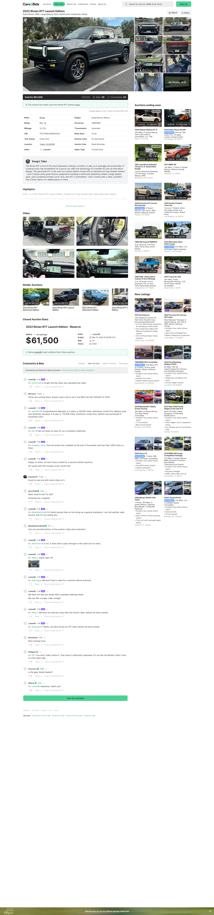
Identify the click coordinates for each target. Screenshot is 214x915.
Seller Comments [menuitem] (109, 363)
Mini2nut (32, 394)
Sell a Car (59, 4)
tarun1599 (32, 491)
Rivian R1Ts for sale (74, 715)
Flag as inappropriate (53, 387)
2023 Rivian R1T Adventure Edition (31, 309)
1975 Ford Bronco (142, 315)
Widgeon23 (33, 652)
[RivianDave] (25, 637)
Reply (37, 387)
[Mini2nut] (25, 394)
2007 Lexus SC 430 (172, 277)
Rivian (42, 118)
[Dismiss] (210, 911)
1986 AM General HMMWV (146, 242)
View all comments (75, 698)
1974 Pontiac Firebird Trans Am (173, 204)
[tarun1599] (25, 491)
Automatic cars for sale (41, 715)
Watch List (71, 4)
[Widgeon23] (25, 652)
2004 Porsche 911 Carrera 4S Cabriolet (146, 204)
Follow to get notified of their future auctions (51, 352)
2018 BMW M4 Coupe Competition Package (173, 454)
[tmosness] (25, 669)
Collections (83, 4)
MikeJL (31, 683)
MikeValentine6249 (36, 526)
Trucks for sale (89, 715)
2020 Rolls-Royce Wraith (175, 130)
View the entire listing (74, 206)
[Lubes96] (41, 149)
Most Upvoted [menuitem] (93, 363)
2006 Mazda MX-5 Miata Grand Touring (145, 407)
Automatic (35, 710)
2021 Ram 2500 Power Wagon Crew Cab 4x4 (174, 407)
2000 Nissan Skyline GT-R (146, 130)
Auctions (47, 4)
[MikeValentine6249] (25, 526)
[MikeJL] (25, 683)
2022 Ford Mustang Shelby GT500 (172, 363)
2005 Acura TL (141, 453)
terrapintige (41, 334)
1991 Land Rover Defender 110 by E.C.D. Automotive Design (146, 166)
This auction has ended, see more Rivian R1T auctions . (54, 105)
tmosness (32, 669)
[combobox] (147, 4)
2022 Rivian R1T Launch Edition (63, 309)
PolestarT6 (32, 477)
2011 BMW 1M (170, 164)
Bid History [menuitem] (123, 363)
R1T (41, 123)
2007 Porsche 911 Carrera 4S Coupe (175, 316)
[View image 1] (33, 563)
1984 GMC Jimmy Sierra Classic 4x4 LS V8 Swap (145, 278)
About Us (102, 4)
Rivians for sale (58, 715)
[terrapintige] (34, 334)
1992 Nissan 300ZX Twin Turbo (145, 499)
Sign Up (183, 4)
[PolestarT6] (25, 477)
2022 (56, 710)
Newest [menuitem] (82, 363)
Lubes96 (46, 150)
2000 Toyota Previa (172, 498)
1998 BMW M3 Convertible (146, 362)
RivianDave (33, 638)
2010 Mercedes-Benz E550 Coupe (173, 243)
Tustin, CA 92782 (47, 144)
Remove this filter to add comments (78, 370)
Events (93, 4)
